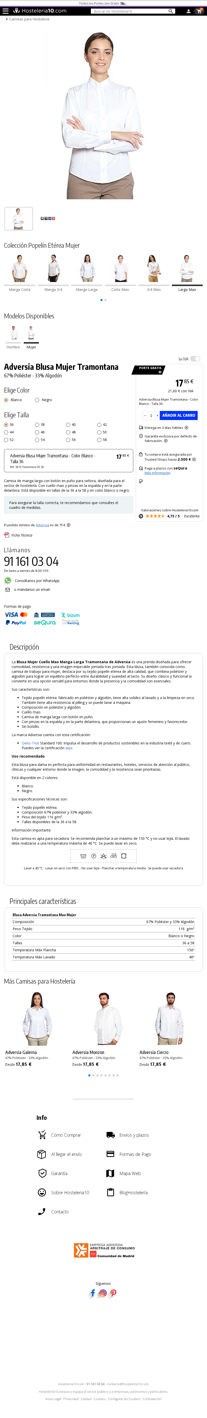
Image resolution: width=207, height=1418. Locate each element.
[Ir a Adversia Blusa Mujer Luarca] (153, 284)
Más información (157, 472)
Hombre (13, 347)
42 (105, 424)
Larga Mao (187, 289)
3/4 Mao (154, 289)
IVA (183, 359)
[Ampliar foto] (103, 202)
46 (43, 432)
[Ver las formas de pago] (42, 624)
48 (74, 432)
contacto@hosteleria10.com (128, 1384)
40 (74, 424)
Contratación (152, 1399)
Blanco (16, 399)
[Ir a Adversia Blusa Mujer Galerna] (86, 284)
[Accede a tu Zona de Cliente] (189, 12)
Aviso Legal (53, 1399)
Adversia (42, 525)
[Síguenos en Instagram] (103, 1297)
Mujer (31, 347)
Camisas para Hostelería (29, 19)
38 (43, 424)
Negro (46, 399)
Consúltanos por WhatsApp (37, 580)
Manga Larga (86, 289)
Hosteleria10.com (71, 1384)
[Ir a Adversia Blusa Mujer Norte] (19, 284)
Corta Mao (120, 289)
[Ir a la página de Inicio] (39, 12)
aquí (68, 747)
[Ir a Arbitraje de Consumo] (105, 1258)
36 (12, 424)
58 (105, 439)
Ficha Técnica (21, 535)
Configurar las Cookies (124, 1399)
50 (105, 432)
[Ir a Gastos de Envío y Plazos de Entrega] (159, 372)
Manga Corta (19, 289)
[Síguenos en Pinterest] (113, 1297)
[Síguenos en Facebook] (93, 1297)
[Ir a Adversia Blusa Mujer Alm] (53, 284)
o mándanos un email (32, 589)
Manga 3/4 (53, 289)
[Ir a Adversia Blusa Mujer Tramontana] (187, 284)
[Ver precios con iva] (195, 359)
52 (12, 439)
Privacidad (71, 1399)
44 (12, 432)
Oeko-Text (30, 743)
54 (43, 439)
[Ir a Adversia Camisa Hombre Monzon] (13, 342)
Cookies (100, 1399)
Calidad (86, 1399)
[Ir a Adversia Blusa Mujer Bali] (120, 284)
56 (74, 439)
